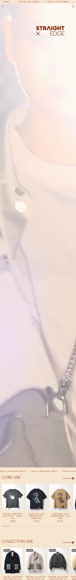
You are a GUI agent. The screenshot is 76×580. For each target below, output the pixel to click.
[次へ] (69, 503)
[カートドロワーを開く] (73, 6)
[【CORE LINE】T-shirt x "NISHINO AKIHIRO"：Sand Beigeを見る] (60, 497)
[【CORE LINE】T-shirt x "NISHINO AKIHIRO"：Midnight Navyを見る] (37, 497)
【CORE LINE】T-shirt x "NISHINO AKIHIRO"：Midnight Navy (36, 516)
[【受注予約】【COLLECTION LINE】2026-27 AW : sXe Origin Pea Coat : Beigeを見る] (35, 561)
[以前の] (6, 503)
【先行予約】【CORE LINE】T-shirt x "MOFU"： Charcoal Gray (12, 516)
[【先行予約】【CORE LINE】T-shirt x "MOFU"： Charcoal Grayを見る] (13, 497)
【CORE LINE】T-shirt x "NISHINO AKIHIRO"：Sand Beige (60, 516)
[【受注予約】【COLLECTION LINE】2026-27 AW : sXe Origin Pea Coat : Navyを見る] (12, 561)
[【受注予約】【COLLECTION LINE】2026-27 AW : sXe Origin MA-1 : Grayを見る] (58, 561)
